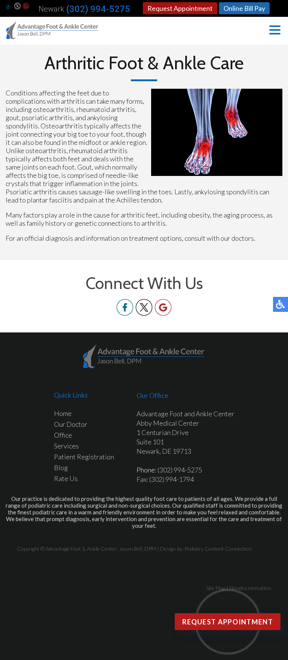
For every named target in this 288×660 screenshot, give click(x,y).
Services (66, 446)
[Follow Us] (17, 7)
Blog (61, 467)
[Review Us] (25, 7)
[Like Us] (125, 313)
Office (63, 435)
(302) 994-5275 (98, 8)
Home (63, 413)
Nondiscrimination (250, 588)
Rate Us (66, 478)
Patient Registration (84, 457)
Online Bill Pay (244, 8)
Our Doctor (70, 424)
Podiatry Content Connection (218, 548)
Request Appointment (180, 8)
